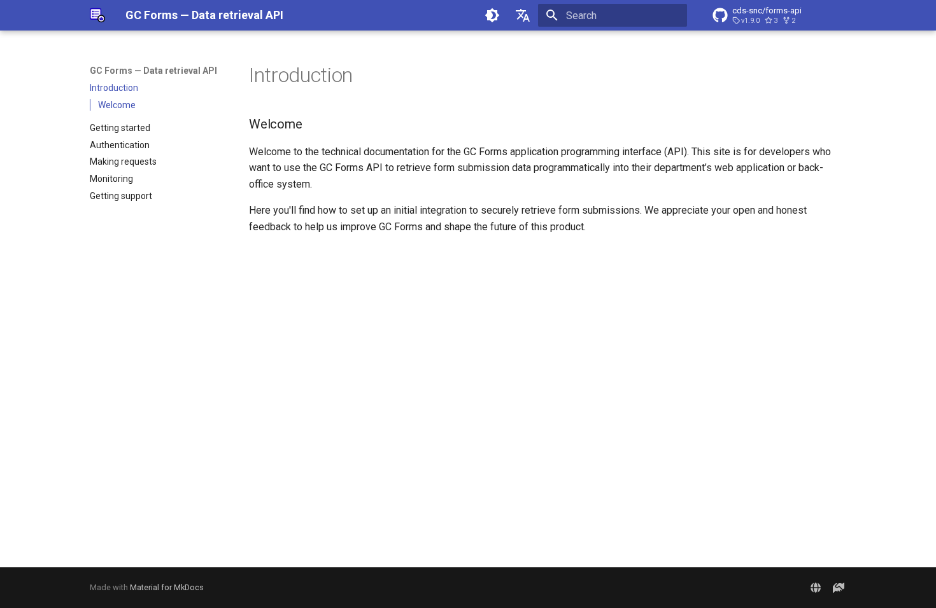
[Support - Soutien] (838, 587)
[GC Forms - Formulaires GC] (815, 587)
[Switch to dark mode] (492, 15)
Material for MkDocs (167, 587)
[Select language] (522, 15)
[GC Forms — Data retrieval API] (97, 15)
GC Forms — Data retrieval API (153, 71)
